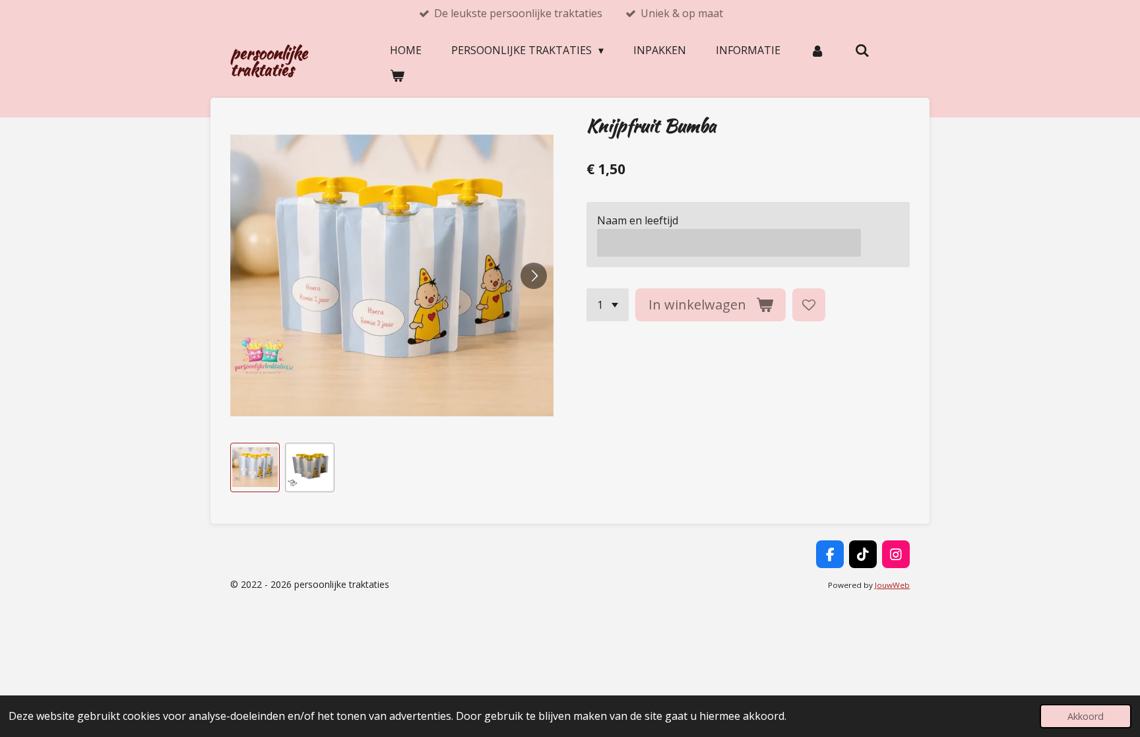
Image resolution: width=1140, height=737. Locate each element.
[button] (255, 467)
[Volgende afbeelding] (534, 276)
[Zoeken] (861, 50)
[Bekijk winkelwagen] (397, 75)
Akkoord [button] (1085, 716)
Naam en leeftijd (637, 220)
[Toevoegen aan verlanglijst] (808, 304)
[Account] (817, 50)
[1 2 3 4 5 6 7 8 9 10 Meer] (607, 304)
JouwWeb (892, 585)
